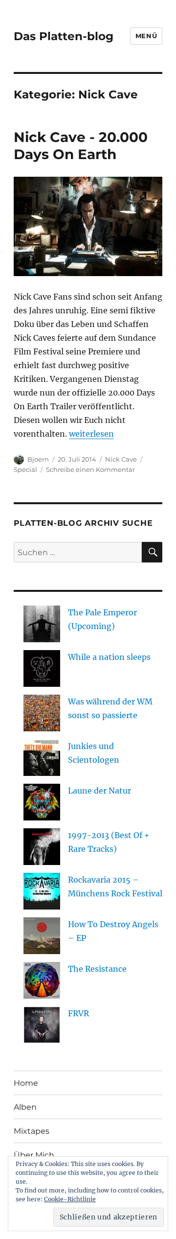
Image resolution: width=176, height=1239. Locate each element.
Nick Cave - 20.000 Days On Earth (81, 146)
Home (26, 1083)
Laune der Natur (99, 790)
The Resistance (97, 969)
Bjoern (38, 459)
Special (25, 469)
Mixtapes (31, 1131)
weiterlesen (91, 434)
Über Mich (34, 1155)
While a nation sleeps (109, 657)
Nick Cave (121, 459)
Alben (25, 1107)
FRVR (78, 1013)
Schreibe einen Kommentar (90, 469)
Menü (146, 36)
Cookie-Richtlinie (70, 1199)
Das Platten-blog (63, 36)
